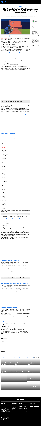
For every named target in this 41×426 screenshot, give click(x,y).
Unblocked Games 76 (4, 38)
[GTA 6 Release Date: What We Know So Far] (7, 386)
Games (20, 6)
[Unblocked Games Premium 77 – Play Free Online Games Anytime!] (20, 369)
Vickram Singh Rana (3, 364)
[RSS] (36, 406)
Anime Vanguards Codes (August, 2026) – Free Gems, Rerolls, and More (20, 362)
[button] (31, 2)
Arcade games (3, 90)
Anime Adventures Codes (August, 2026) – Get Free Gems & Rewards (6, 371)
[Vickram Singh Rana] (9, 36)
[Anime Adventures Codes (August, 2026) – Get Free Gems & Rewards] (7, 369)
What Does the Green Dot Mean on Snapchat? (24, 405)
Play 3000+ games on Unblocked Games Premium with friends (20, 379)
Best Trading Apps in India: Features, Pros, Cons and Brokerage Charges (23, 408)
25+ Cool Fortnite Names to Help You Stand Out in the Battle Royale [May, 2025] (34, 371)
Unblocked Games (4, 57)
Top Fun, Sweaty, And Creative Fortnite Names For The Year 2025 (33, 378)
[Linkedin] (34, 406)
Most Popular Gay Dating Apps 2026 (23, 411)
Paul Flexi (16, 364)
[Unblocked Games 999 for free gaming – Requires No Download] (20, 386)
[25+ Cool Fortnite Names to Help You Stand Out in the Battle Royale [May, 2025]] (33, 369)
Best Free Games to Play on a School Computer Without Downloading (7, 379)
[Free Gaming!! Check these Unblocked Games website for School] (33, 386)
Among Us (3, 147)
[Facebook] (31, 406)
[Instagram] (32, 406)
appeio (15, 372)
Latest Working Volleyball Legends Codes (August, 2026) (33, 363)
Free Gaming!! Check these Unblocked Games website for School (32, 387)
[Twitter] (38, 406)
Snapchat (20, 406)
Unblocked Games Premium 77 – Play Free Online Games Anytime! (20, 371)
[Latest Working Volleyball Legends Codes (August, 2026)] (33, 361)
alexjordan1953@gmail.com (4, 415)
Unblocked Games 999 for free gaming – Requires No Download (20, 387)
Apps (19, 412)
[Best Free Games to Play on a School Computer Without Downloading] (7, 378)
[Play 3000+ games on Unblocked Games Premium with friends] (20, 378)
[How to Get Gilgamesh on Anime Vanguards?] (7, 361)
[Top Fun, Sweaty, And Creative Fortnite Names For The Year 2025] (33, 377)
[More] (34, 16)
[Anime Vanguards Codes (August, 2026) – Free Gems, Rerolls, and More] (20, 361)
